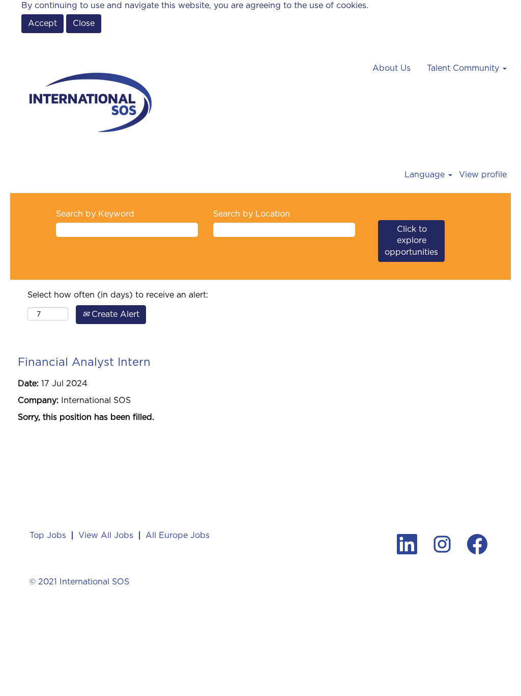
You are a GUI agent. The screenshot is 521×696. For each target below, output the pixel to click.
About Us (391, 68)
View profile (483, 174)
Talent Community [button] (464, 68)
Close (84, 23)
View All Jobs (105, 535)
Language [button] (425, 174)
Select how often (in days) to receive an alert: (117, 295)
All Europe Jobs (178, 535)
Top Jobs (48, 535)
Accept (42, 23)
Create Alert (114, 314)
